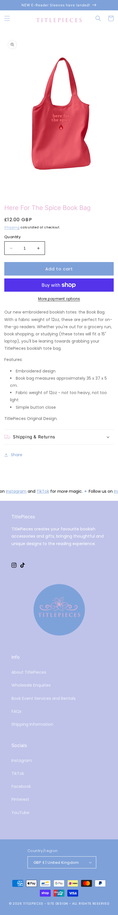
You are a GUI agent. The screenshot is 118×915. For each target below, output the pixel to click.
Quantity (12, 237)
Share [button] (16, 455)
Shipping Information (32, 724)
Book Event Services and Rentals (43, 698)
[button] (7, 18)
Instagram (15, 491)
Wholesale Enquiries (31, 685)
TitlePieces (33, 903)
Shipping (12, 227)
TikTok (42, 491)
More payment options (59, 298)
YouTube (20, 812)
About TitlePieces (28, 672)
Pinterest (20, 799)
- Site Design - (58, 903)
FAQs (16, 711)
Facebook (21, 786)
